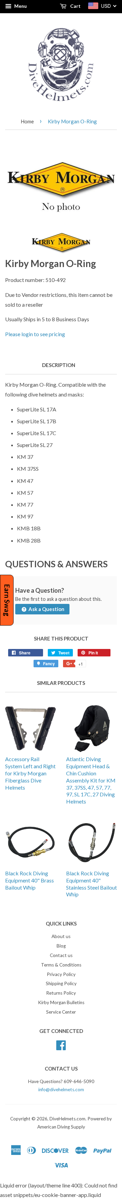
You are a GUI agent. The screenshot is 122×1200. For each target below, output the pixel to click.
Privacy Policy (61, 974)
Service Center (61, 1012)
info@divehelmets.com (61, 1089)
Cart (75, 6)
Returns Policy (61, 993)
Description (58, 365)
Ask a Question (45, 609)
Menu (20, 6)
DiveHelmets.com (67, 1118)
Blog (61, 946)
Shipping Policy (61, 983)
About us (61, 936)
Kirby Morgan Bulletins (61, 1002)
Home (27, 121)
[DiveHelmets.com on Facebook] (61, 1044)
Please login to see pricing (35, 334)
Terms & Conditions (61, 965)
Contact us (61, 955)
